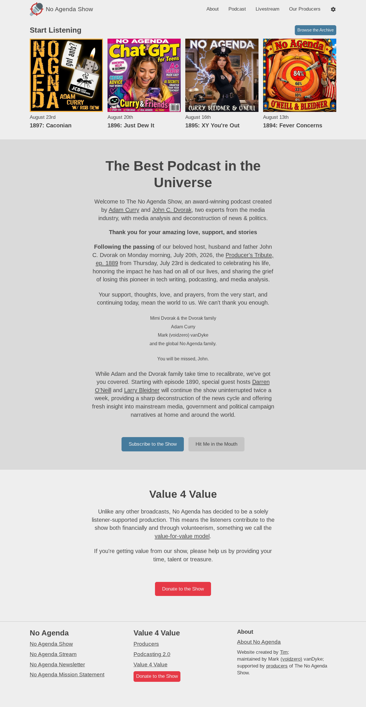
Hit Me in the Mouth (216, 444)
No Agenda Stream (53, 654)
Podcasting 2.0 (152, 654)
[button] (333, 9)
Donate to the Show (183, 589)
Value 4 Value (151, 664)
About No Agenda (259, 642)
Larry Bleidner (142, 390)
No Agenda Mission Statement (67, 675)
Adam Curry (124, 210)
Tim (284, 652)
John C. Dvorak (172, 210)
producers (277, 666)
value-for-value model (182, 536)
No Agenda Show (51, 644)
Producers (146, 644)
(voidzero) (291, 659)
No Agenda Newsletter (57, 664)
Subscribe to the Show (153, 444)
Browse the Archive (315, 29)
